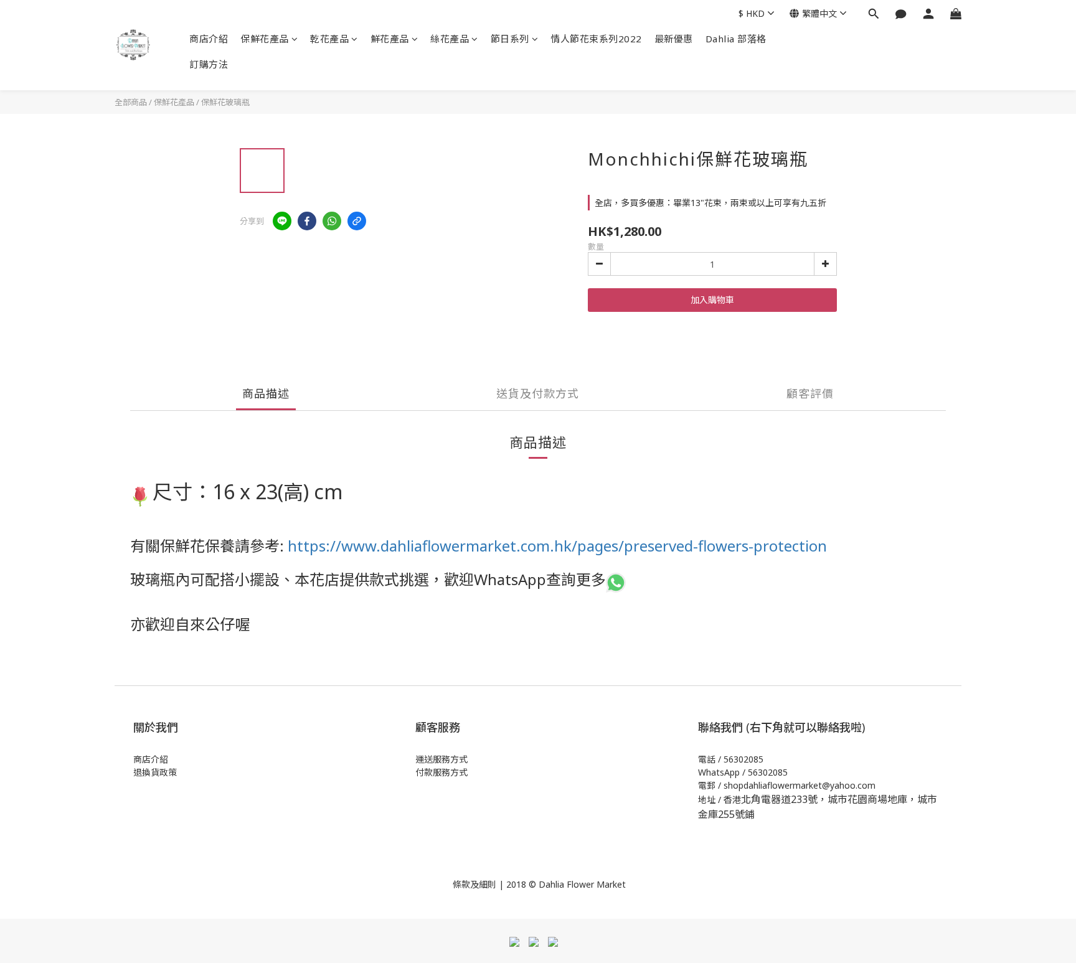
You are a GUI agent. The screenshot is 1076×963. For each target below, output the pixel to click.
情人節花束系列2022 (596, 38)
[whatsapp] (332, 221)
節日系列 (510, 38)
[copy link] (356, 221)
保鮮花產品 (264, 38)
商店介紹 (208, 38)
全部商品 (131, 102)
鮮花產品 (389, 38)
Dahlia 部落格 (736, 38)
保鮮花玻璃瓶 (225, 102)
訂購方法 (208, 64)
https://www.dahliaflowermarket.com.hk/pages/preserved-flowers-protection (557, 545)
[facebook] (307, 221)
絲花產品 (449, 38)
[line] (282, 221)
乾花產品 (329, 38)
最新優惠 (673, 38)
